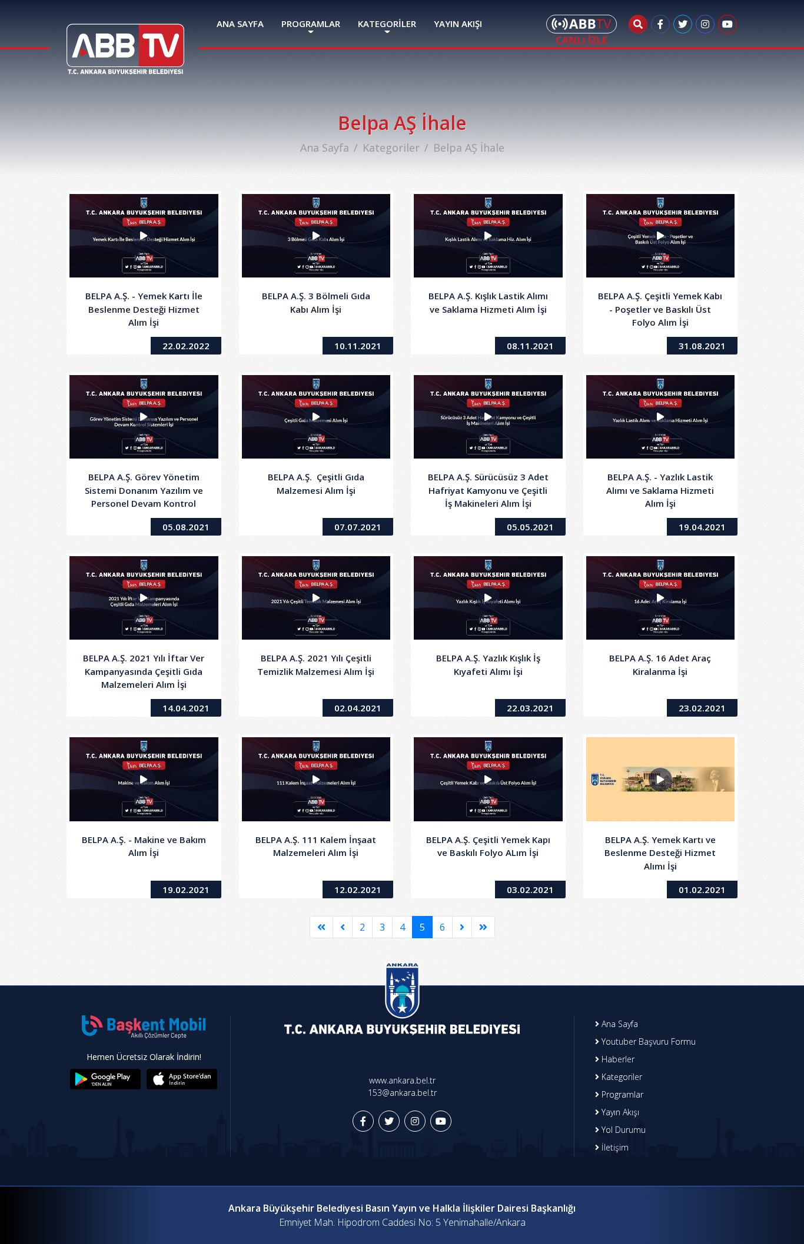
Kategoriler (391, 148)
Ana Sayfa (324, 148)
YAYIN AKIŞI (458, 23)
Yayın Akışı (619, 1112)
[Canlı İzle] (581, 29)
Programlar (621, 1094)
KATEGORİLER (387, 23)
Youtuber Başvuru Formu (647, 1041)
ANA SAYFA (240, 23)
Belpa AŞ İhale (468, 148)
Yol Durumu (622, 1129)
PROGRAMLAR (310, 23)
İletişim (614, 1147)
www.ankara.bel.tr (402, 1080)
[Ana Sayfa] (125, 42)
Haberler (616, 1059)
